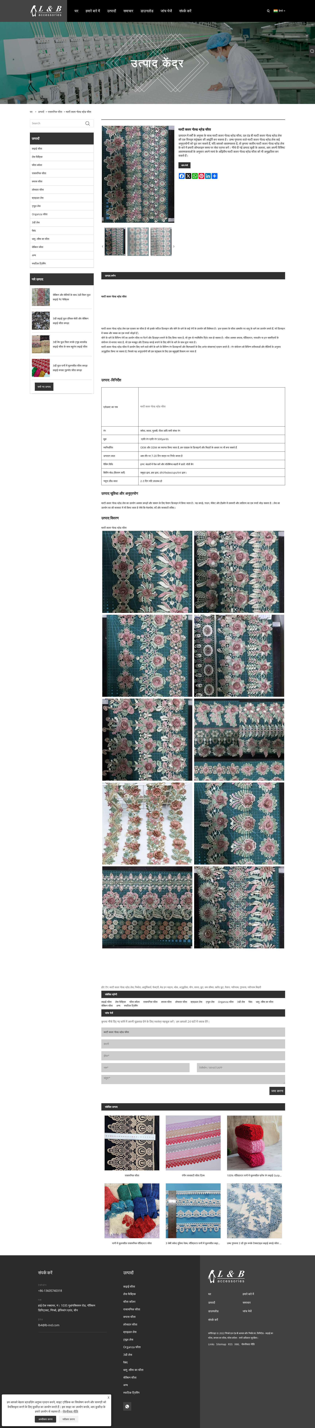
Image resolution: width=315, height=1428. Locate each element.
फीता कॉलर (37, 165)
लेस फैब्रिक (37, 156)
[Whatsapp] (127, 1406)
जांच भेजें (184, 165)
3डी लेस (36, 222)
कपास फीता (37, 181)
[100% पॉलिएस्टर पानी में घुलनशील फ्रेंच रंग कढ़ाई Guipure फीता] (254, 1141)
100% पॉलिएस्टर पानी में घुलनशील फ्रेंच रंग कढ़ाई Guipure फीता (256, 1175)
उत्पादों (41, 111)
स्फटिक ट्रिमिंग (39, 263)
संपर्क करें (213, 1320)
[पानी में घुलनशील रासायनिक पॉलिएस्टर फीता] (132, 1209)
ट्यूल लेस (36, 206)
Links (211, 1344)
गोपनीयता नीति (248, 1344)
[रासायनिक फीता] (132, 1141)
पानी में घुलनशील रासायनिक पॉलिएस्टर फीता (132, 1243)
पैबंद (34, 230)
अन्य (34, 255)
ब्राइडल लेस (37, 197)
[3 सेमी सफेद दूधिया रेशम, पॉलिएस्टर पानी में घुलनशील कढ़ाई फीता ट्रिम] (193, 1209)
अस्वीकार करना (45, 1419)
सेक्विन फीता (37, 247)
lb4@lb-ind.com (48, 1325)
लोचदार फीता (38, 189)
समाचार (247, 1303)
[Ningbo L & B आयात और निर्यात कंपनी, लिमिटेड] (46, 10)
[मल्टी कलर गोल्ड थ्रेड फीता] (138, 174)
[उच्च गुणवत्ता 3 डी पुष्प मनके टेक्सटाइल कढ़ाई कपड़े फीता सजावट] (254, 1209)
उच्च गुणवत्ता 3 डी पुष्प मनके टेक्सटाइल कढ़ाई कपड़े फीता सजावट (256, 1243)
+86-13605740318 (50, 1291)
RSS (230, 1344)
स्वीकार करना (69, 1419)
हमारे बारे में (248, 1294)
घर (209, 1294)
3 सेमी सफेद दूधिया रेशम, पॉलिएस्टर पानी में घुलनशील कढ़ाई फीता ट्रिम (195, 1243)
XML (237, 1344)
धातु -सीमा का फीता (40, 239)
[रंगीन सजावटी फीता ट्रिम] (193, 1141)
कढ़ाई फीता (37, 148)
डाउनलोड (213, 1311)
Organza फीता (39, 214)
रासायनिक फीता (55, 111)
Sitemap (221, 1344)
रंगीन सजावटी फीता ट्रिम (193, 1175)
